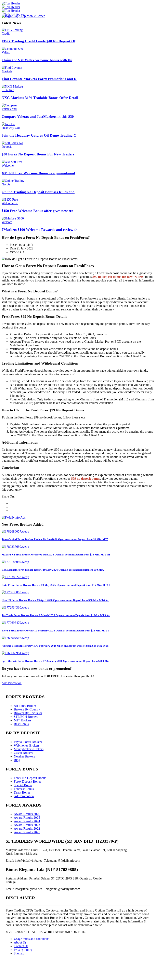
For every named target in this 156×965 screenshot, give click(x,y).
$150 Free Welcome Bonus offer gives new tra (37, 211)
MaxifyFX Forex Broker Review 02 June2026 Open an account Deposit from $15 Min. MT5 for (56, 554)
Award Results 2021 (27, 832)
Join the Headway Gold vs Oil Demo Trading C (39, 135)
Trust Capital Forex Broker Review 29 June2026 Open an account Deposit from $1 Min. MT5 (55, 539)
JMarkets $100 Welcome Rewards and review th (40, 230)
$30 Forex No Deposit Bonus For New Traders (38, 154)
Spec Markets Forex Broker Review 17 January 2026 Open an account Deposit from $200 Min (55, 660)
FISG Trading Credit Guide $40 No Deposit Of (38, 41)
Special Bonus (23, 785)
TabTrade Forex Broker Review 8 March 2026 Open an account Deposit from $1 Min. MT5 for (56, 615)
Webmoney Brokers (26, 745)
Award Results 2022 (27, 828)
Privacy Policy (23, 949)
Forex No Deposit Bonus (30, 778)
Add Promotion (12, 683)
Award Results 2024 (27, 821)
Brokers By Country (27, 709)
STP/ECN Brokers (26, 716)
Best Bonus (21, 724)
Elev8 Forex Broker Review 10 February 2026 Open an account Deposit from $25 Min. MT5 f (55, 630)
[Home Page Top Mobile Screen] (23, 16)
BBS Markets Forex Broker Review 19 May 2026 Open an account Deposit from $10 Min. (53, 569)
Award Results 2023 (27, 825)
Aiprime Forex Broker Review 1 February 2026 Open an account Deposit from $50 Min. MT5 (55, 645)
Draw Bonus (22, 792)
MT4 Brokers (22, 720)
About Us (20, 942)
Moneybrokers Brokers (28, 749)
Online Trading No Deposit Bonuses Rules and (38, 192)
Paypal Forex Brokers (28, 742)
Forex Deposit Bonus (27, 781)
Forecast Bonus (24, 789)
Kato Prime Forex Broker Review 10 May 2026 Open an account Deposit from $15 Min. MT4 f (56, 584)
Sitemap (19, 953)
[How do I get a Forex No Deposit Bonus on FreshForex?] (40, 259)
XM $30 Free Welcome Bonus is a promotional (38, 173)
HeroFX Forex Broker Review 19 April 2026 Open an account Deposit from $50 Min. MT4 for (55, 600)
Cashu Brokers (23, 752)
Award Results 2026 (27, 814)
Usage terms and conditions (31, 938)
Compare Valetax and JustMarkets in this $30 (38, 116)
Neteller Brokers (24, 756)
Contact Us (21, 946)
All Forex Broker (25, 705)
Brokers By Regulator (28, 713)
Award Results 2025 (27, 817)
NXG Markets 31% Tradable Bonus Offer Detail (40, 98)
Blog (17, 760)
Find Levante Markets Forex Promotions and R (39, 79)
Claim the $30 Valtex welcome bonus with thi (37, 60)
